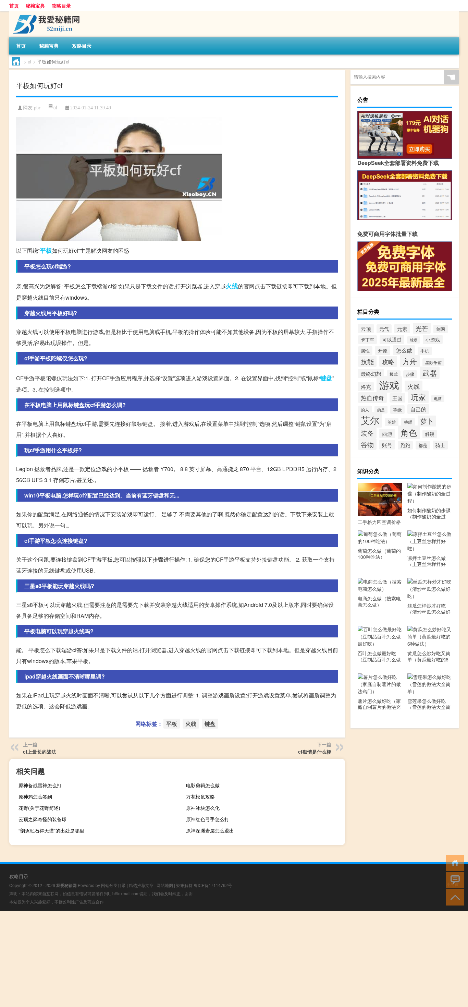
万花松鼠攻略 (200, 796)
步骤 (410, 374)
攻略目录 (61, 5)
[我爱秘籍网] (45, 13)
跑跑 (405, 445)
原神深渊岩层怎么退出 (210, 830)
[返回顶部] (453, 896)
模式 (394, 374)
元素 (402, 328)
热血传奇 (372, 397)
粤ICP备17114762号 (213, 885)
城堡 (413, 340)
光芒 (422, 328)
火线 (232, 285)
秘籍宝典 (35, 5)
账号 (387, 444)
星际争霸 (433, 362)
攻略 (388, 361)
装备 (367, 433)
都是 (422, 445)
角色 (409, 432)
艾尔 (370, 420)
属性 (365, 350)
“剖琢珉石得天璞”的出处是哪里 (51, 830)
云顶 (366, 328)
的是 (381, 409)
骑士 (440, 445)
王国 (397, 397)
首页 (14, 5)
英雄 (391, 422)
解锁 (429, 434)
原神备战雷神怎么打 (40, 785)
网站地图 (165, 885)
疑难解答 (184, 885)
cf (30, 61)
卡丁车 (367, 339)
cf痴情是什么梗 (314, 751)
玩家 (418, 397)
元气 (384, 328)
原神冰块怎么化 (203, 807)
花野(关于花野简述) (39, 807)
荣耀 (408, 422)
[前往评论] (453, 879)
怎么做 (404, 350)
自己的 (418, 409)
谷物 (367, 444)
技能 (367, 361)
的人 (365, 410)
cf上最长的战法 (39, 751)
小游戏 (433, 339)
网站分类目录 (113, 885)
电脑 (438, 398)
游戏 (389, 384)
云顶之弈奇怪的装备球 (42, 819)
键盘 (326, 377)
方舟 (410, 361)
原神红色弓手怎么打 (207, 819)
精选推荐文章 (141, 885)
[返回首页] (453, 862)
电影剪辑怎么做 (203, 785)
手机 (424, 351)
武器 (429, 373)
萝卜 (426, 421)
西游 (387, 433)
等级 (397, 409)
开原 (382, 350)
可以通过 (392, 339)
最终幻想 (371, 373)
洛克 (366, 386)
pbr (37, 107)
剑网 (440, 329)
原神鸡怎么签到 (35, 796)
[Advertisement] (205, 959)
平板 (46, 250)
